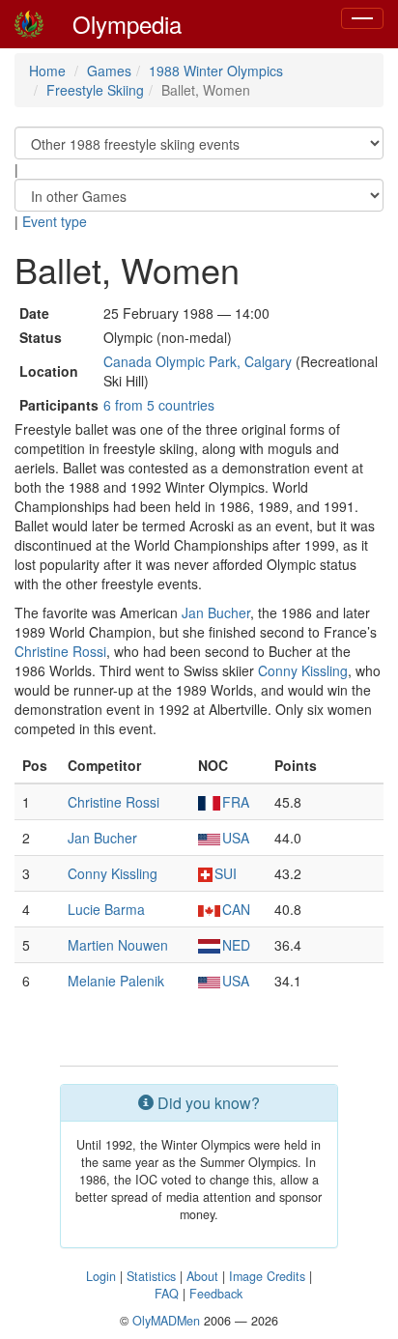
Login (101, 1276)
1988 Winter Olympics (216, 70)
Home (47, 70)
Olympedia (127, 24)
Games (109, 70)
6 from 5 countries (158, 404)
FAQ (167, 1293)
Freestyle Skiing (95, 90)
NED (236, 944)
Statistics (151, 1276)
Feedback (215, 1293)
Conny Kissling (303, 670)
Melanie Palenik (116, 980)
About (202, 1276)
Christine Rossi (60, 651)
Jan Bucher (216, 612)
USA (235, 837)
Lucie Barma (106, 909)
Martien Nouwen (118, 944)
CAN (236, 909)
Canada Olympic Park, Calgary (197, 361)
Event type (54, 221)
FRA (235, 802)
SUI (225, 873)
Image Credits (267, 1276)
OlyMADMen (166, 1320)
